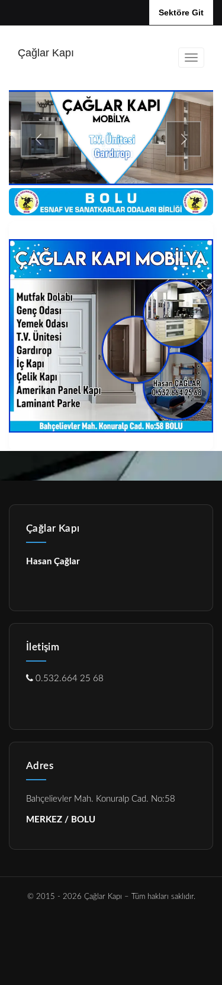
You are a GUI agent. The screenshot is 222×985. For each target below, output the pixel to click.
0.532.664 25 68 (68, 678)
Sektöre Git (181, 12)
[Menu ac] (191, 57)
